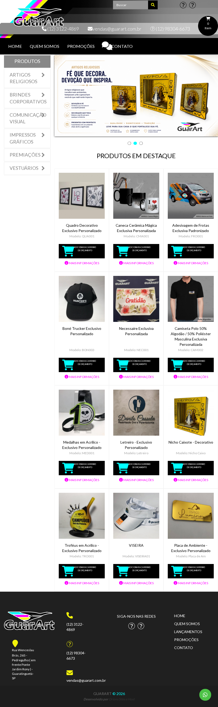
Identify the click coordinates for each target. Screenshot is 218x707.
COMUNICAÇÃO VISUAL (28, 118)
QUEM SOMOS (44, 46)
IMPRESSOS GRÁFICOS (23, 138)
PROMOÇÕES (81, 46)
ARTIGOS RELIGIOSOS (23, 78)
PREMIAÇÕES (25, 155)
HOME (15, 46)
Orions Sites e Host (122, 699)
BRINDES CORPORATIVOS (28, 98)
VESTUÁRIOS (24, 168)
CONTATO (122, 46)
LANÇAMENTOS (188, 631)
